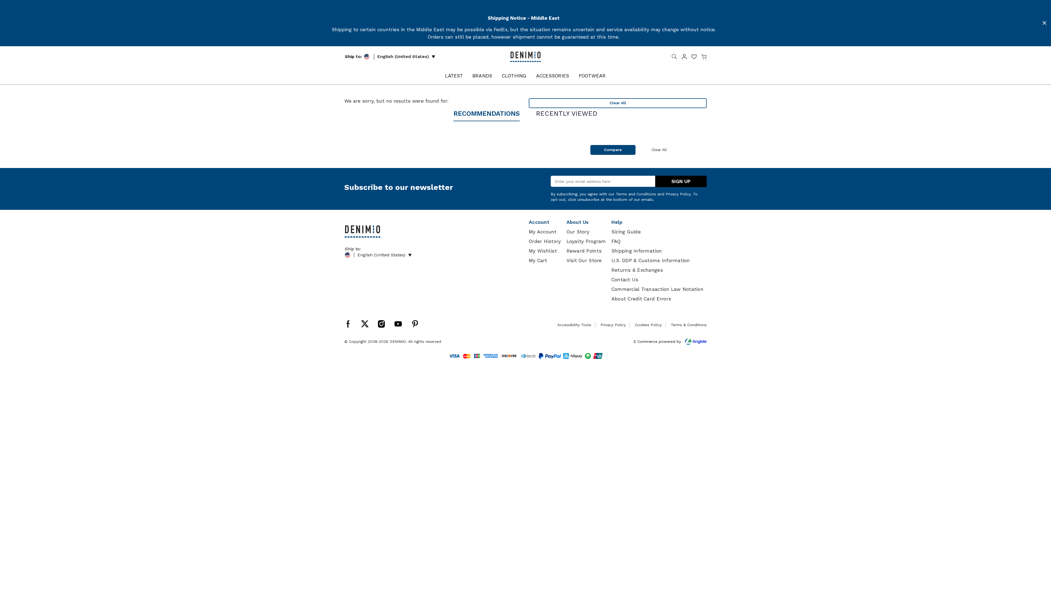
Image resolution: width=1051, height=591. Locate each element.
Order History (545, 241)
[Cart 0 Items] (704, 58)
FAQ (616, 241)
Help (616, 222)
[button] (684, 58)
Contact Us (625, 279)
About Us (578, 222)
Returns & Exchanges (637, 270)
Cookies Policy (648, 325)
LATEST (454, 76)
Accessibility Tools (574, 325)
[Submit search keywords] (674, 58)
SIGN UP (681, 181)
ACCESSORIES (552, 76)
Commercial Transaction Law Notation (657, 289)
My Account (543, 231)
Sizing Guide (626, 231)
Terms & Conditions (689, 325)
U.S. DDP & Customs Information (650, 260)
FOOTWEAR (592, 76)
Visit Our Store (584, 260)
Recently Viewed (566, 113)
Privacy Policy (678, 194)
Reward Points (584, 251)
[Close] (1044, 23)
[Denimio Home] (525, 56)
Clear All (618, 103)
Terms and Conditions (636, 194)
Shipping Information (636, 251)
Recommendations (487, 113)
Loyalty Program (586, 241)
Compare (613, 149)
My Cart (538, 260)
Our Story (578, 231)
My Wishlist (543, 251)
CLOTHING (514, 76)
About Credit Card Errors (641, 299)
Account (539, 222)
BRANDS (482, 76)
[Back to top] (1039, 558)
